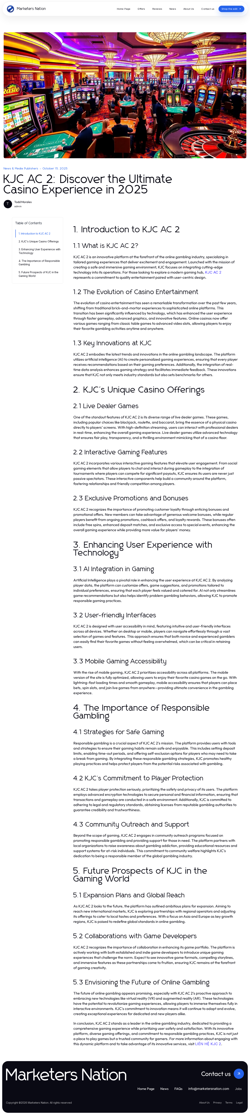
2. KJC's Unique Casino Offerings (39, 241)
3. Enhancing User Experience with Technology (39, 251)
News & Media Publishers (21, 168)
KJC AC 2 (213, 272)
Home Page (145, 1089)
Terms (228, 1102)
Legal (239, 1102)
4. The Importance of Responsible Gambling (39, 262)
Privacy (217, 1102)
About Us (204, 1102)
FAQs (178, 1089)
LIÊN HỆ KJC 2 (208, 1044)
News (164, 1089)
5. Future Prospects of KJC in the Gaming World (38, 274)
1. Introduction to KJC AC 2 (34, 233)
